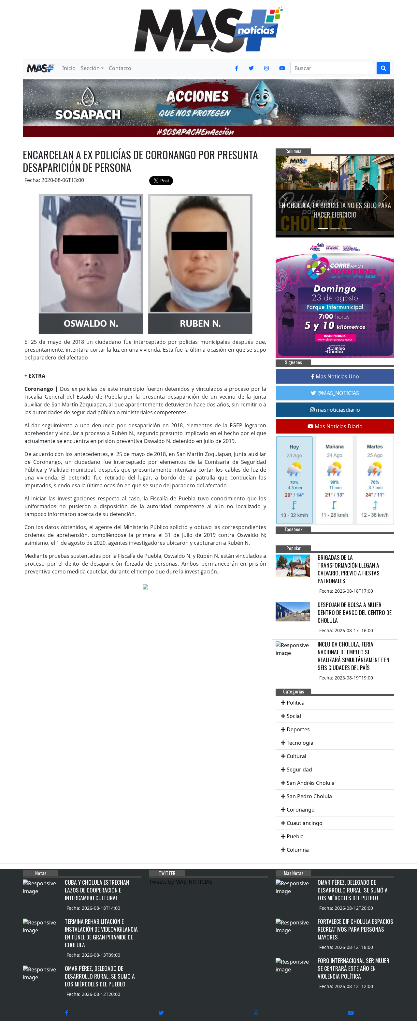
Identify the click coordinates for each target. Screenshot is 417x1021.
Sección (90, 68)
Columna (298, 849)
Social (294, 716)
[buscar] (383, 68)
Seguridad (299, 769)
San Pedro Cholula (309, 796)
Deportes (298, 729)
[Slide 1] (323, 228)
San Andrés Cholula (311, 782)
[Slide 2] (335, 228)
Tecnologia (300, 742)
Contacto (120, 68)
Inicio (69, 68)
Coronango (301, 809)
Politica (296, 702)
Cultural (296, 756)
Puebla (295, 836)
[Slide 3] (347, 228)
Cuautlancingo (305, 823)
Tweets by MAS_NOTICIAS (180, 881)
